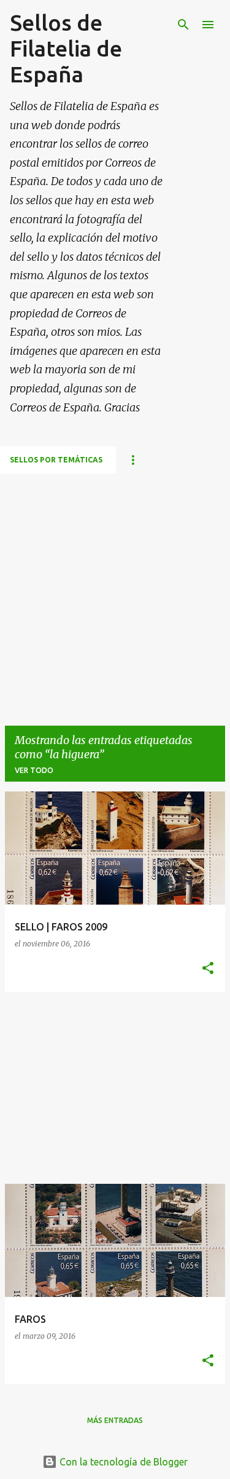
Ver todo (34, 770)
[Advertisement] (115, 589)
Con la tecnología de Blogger (122, 1461)
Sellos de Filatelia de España (66, 48)
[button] (208, 969)
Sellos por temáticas (56, 460)
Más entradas (115, 1420)
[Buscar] (183, 24)
